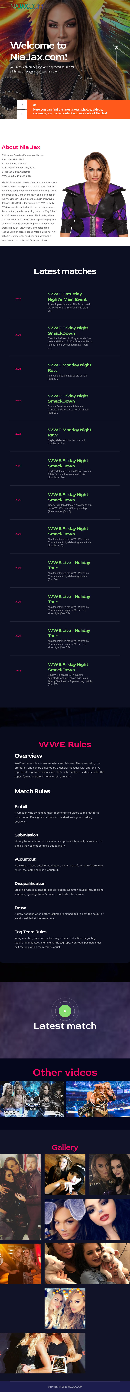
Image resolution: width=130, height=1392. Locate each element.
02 (116, 70)
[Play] (32, 1099)
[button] (60, 1113)
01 (117, 47)
